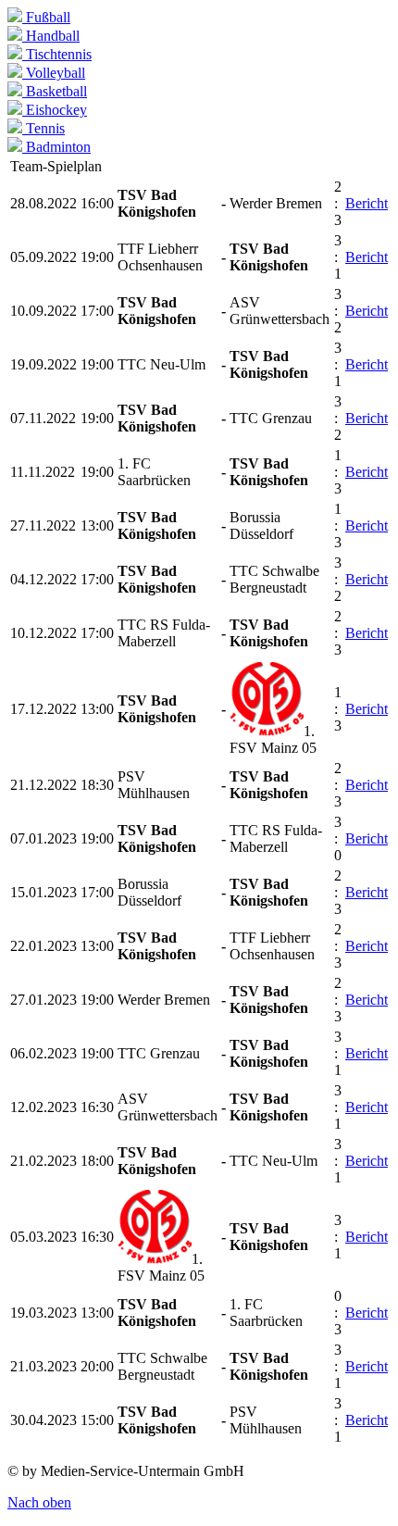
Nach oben (39, 1502)
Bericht (366, 203)
